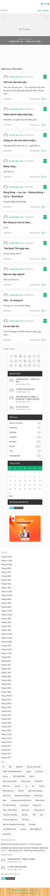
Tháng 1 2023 (6, 630)
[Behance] (16, 356)
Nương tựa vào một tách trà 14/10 (13, 844)
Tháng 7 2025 (6, 572)
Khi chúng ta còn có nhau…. (17, 222)
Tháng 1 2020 (6, 692)
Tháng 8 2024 (6, 599)
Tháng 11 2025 (6, 561)
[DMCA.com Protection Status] (16, 509)
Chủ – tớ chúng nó (13, 300)
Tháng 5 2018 (6, 715)
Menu (5, 10)
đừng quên (7, 834)
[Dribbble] (39, 356)
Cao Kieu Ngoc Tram (16, 77)
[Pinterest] (29, 356)
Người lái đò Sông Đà (22, 796)
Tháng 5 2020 (6, 680)
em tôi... (5, 776)
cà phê (28, 772)
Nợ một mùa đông (9, 805)
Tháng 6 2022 (6, 646)
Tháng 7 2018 (6, 707)
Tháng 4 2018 (6, 719)
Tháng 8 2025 (6, 568)
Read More (7, 99)
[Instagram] (34, 356)
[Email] (34, 365)
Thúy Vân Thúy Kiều (10, 815)
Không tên (38, 781)
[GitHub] (39, 361)
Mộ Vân (12, 446)
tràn (41, 815)
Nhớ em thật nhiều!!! (13, 274)
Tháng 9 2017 (6, 746)
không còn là (25, 781)
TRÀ (34, 815)
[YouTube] (11, 365)
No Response (35, 99)
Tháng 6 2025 (6, 576)
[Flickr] (20, 356)
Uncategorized (14, 456)
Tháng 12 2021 (6, 649)
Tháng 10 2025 (6, 564)
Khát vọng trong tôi (10, 781)
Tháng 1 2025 (6, 588)
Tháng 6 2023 (6, 622)
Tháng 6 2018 (6, 711)
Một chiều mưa (8, 791)
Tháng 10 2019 (6, 696)
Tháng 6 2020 (6, 676)
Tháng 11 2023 (6, 611)
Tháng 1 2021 (6, 673)
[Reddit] (20, 365)
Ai (3, 767)
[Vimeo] (25, 361)
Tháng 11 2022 (6, 638)
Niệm (5, 800)
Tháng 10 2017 (6, 742)
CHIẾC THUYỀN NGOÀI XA (12, 772)
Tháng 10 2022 (6, 642)
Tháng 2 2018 (6, 727)
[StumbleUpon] (29, 361)
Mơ (33, 786)
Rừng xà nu (37, 805)
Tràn (11, 451)
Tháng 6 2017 (6, 758)
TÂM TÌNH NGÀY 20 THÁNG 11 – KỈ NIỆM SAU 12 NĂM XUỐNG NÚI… (28, 398)
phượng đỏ (24, 805)
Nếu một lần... (40, 800)
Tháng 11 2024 (6, 591)
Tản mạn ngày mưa (10, 820)
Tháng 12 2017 (6, 734)
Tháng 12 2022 (6, 634)
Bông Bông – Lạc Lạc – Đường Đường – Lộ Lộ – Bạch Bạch (24, 194)
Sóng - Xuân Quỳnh (10, 810)
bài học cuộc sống (15, 423)
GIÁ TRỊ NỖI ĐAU (19, 776)
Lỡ (26, 786)
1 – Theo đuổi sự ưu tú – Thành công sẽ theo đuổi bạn (25, 850)
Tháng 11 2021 (6, 653)
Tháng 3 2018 (6, 723)
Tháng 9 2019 (6, 700)
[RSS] (39, 365)
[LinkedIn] (11, 361)
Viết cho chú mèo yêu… (15, 82)
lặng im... (18, 786)
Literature (13, 437)
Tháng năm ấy (39, 810)
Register (46, 10)
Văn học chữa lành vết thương (14, 824)
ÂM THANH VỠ (35, 829)
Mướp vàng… (10, 166)
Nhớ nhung (38, 796)
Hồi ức (32, 776)
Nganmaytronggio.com (19, 890)
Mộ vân (21, 791)
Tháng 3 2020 (6, 688)
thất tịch (25, 815)
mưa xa (41, 786)
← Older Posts (8, 349)
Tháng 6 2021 (6, 669)
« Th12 (10, 496)
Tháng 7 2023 (6, 619)
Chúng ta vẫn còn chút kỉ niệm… (20, 140)
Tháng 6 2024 (6, 607)
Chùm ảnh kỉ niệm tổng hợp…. (18, 114)
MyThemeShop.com (29, 893)
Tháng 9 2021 (6, 657)
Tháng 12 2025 (6, 557)
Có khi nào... (39, 772)
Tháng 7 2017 (6, 754)
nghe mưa (6, 796)
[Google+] (25, 356)
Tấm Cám (25, 820)
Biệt (10, 767)
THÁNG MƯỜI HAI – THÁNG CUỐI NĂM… (27, 380)
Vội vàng (32, 824)
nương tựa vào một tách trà (21, 800)
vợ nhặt (23, 829)
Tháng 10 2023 (6, 615)
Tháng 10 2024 (6, 595)
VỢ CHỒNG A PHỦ (9, 829)
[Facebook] (11, 356)
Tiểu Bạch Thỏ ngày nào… (17, 248)
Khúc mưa (6, 786)
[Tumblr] (34, 361)
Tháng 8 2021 (6, 661)
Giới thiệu (12, 432)
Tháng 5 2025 (6, 580)
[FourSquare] (16, 365)
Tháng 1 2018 (6, 730)
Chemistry (13, 428)
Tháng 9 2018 (6, 703)
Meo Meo (12, 442)
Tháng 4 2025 (6, 584)
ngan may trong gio (35, 791)
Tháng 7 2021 (6, 665)
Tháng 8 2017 (6, 750)
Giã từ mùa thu (36, 844)
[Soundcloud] (16, 361)
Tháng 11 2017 (6, 738)
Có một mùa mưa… (23, 407)
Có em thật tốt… (11, 326)
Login (39, 10)
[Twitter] (20, 361)
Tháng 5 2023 (6, 626)
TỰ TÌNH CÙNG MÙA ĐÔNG (25, 389)
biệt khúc (19, 767)
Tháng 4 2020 (6, 684)
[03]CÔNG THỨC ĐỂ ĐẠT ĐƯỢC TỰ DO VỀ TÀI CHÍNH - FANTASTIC (24, 848)
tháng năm (25, 810)
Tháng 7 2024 (6, 603)
